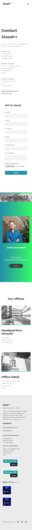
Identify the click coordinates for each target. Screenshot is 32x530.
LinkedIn (16, 266)
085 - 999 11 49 (6, 93)
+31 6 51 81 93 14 (16, 257)
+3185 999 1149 (7, 430)
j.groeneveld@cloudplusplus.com (16, 259)
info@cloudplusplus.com (10, 91)
